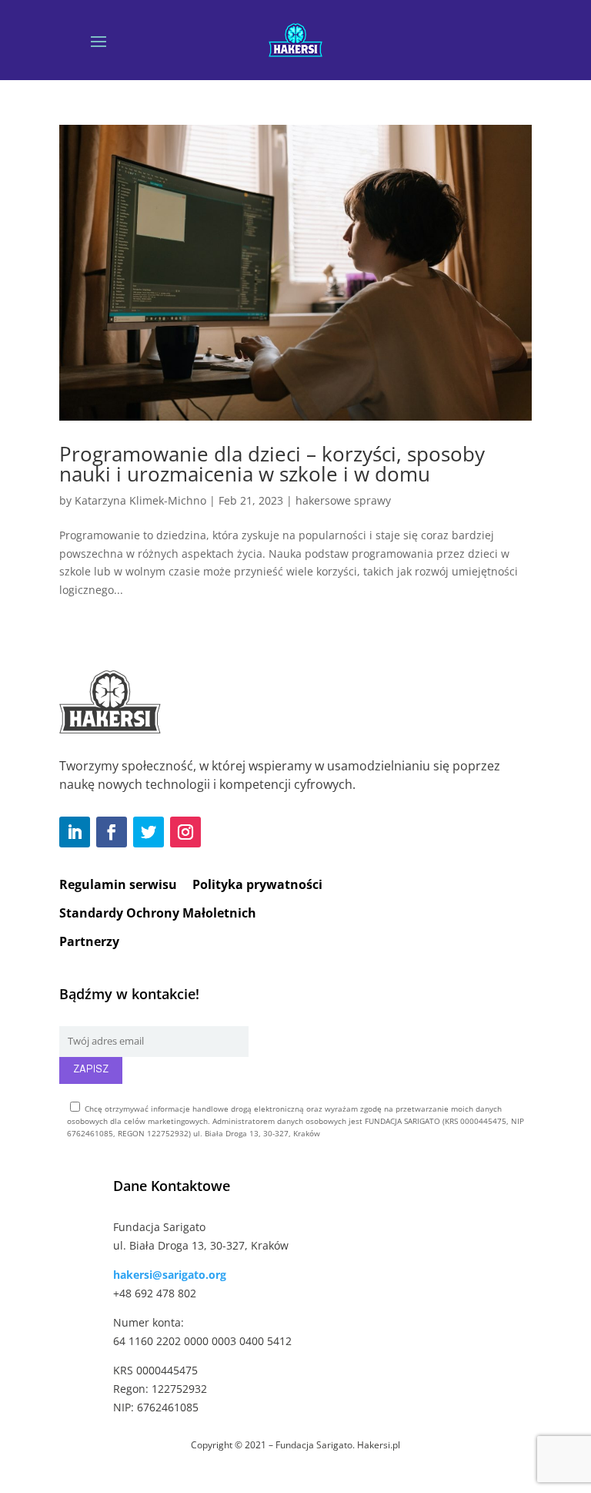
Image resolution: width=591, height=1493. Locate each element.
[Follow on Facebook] (111, 832)
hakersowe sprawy (343, 500)
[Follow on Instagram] (185, 832)
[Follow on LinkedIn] (74, 832)
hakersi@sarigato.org (169, 1274)
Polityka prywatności (257, 884)
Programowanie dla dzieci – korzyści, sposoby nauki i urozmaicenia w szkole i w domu (272, 464)
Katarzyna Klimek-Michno (140, 500)
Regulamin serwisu (118, 884)
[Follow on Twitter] (148, 832)
